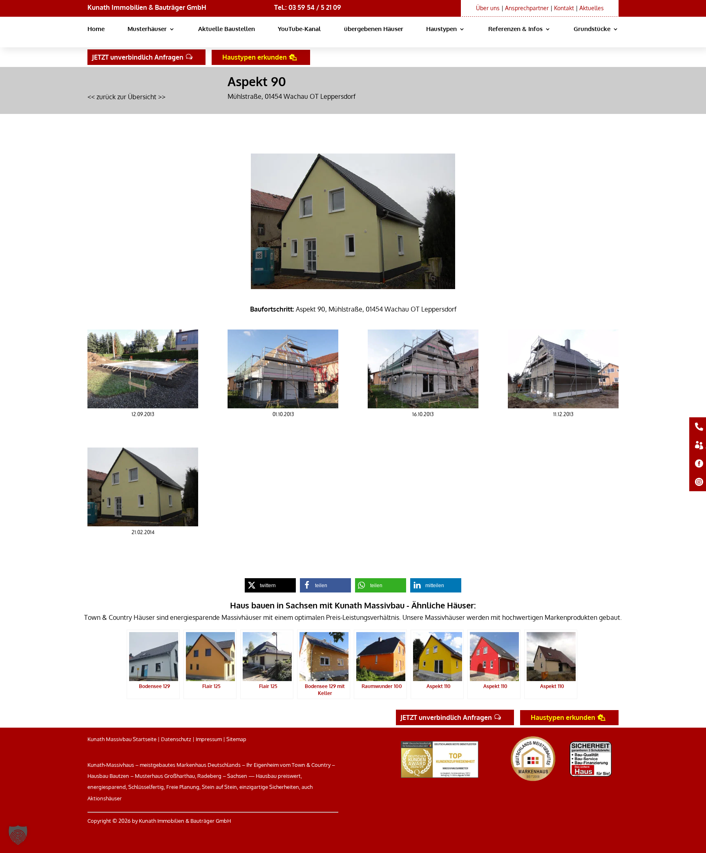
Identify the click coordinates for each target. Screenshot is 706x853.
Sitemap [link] (236, 739)
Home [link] (96, 29)
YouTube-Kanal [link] (299, 29)
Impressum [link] (209, 739)
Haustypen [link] (441, 29)
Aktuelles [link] (591, 7)
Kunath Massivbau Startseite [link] (121, 739)
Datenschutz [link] (176, 739)
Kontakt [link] (564, 7)
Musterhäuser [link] (147, 29)
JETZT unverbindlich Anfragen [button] (137, 57)
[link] (142, 406)
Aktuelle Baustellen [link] (226, 29)
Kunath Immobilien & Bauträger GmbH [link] (146, 7)
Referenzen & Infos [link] (515, 29)
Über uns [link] (488, 7)
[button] (18, 835)
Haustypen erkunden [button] (254, 57)
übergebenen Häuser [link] (373, 29)
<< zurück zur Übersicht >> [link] (126, 97)
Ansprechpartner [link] (527, 7)
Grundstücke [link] (592, 29)
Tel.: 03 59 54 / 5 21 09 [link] (307, 7)
